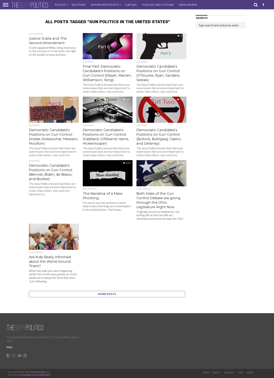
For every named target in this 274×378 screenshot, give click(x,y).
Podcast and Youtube (158, 4)
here (9, 347)
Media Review (188, 4)
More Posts (107, 294)
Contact (229, 372)
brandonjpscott (27, 375)
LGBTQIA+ (131, 4)
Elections (79, 4)
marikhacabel (43, 375)
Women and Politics (105, 4)
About (217, 372)
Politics (60, 4)
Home (205, 372)
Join (240, 372)
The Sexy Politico (38, 372)
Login (250, 372)
